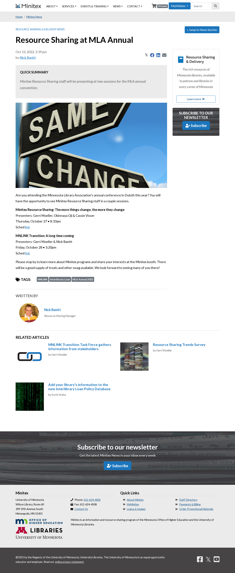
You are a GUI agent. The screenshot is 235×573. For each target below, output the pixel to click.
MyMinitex (133, 504)
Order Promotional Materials (196, 509)
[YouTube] (217, 559)
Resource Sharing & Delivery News (40, 29)
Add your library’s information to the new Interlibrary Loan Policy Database (79, 386)
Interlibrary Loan (60, 279)
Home (19, 16)
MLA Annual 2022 (83, 279)
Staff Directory (188, 499)
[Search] (215, 5)
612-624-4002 (92, 499)
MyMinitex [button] (178, 6)
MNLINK (42, 279)
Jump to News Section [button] (203, 29)
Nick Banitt (28, 57)
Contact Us (81, 509)
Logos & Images (136, 509)
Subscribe (198, 125)
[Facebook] (200, 559)
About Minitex (135, 499)
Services (68, 6)
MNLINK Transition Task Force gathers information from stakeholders (79, 346)
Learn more (194, 99)
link (27, 227)
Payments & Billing (190, 504)
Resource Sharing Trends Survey (179, 344)
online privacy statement (69, 561)
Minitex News (34, 16)
